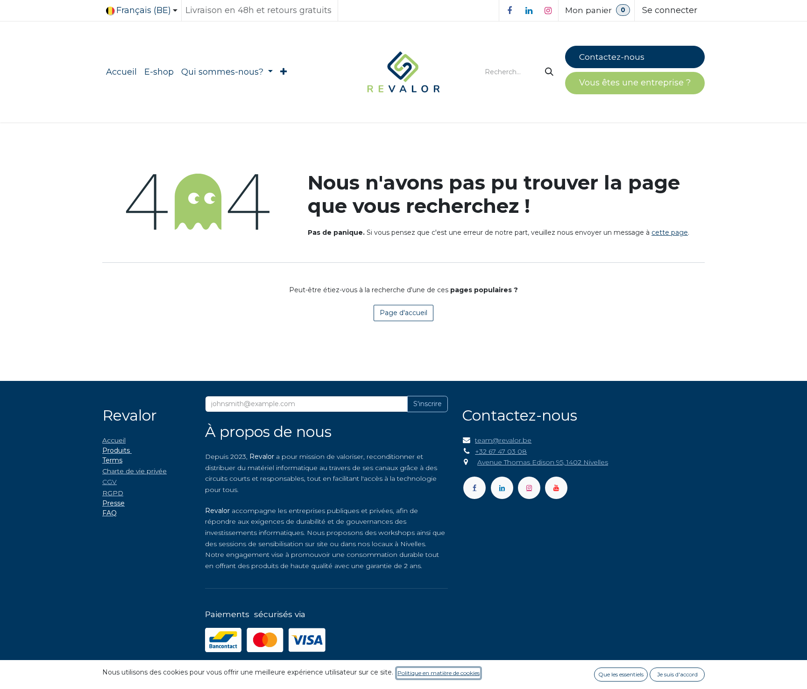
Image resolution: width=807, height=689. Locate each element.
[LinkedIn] (528, 10)
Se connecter (669, 10)
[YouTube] (556, 488)
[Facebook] (509, 10)
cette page (669, 232)
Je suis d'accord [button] (677, 674)
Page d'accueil (403, 313)
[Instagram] (547, 10)
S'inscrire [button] (427, 404)
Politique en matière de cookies (438, 672)
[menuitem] (121, 72)
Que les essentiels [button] (621, 674)
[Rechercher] (550, 72)
